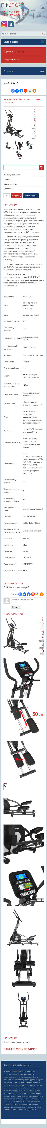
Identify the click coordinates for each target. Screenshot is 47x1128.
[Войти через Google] (30, 91)
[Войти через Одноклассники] (34, 91)
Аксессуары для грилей (15, 192)
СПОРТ (12, 5)
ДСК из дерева (11, 154)
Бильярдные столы (13, 203)
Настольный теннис (13, 200)
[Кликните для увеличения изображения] (19, 124)
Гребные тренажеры (14, 94)
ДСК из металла (12, 158)
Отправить (16, 607)
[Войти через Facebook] (21, 91)
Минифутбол (11, 207)
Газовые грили (11, 178)
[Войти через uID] (13, 91)
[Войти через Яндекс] (25, 91)
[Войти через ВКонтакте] (17, 91)
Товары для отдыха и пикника (17, 174)
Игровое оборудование (14, 196)
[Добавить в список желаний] (41, 167)
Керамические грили (14, 181)
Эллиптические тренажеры (16, 87)
